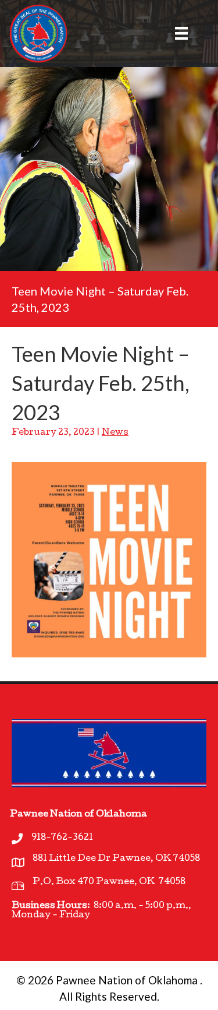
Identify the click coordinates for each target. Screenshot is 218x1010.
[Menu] (174, 33)
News (115, 433)
